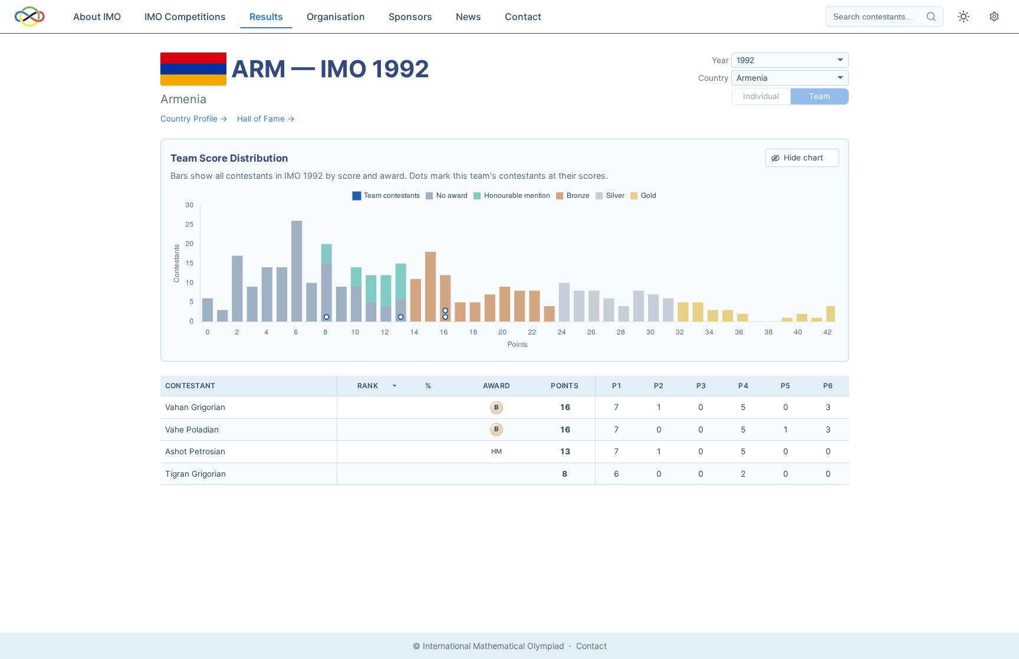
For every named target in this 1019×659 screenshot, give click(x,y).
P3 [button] (701, 385)
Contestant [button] (190, 385)
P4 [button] (743, 385)
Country (713, 78)
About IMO (97, 16)
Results (266, 16)
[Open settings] (994, 16)
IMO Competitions (185, 16)
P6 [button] (828, 385)
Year (720, 60)
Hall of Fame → (266, 118)
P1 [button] (617, 385)
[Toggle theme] (963, 16)
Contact (523, 16)
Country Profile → (194, 118)
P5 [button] (785, 385)
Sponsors (410, 16)
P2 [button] (658, 385)
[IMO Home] (29, 16)
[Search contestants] (931, 16)
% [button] (428, 385)
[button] (367, 386)
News (468, 16)
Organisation (336, 16)
